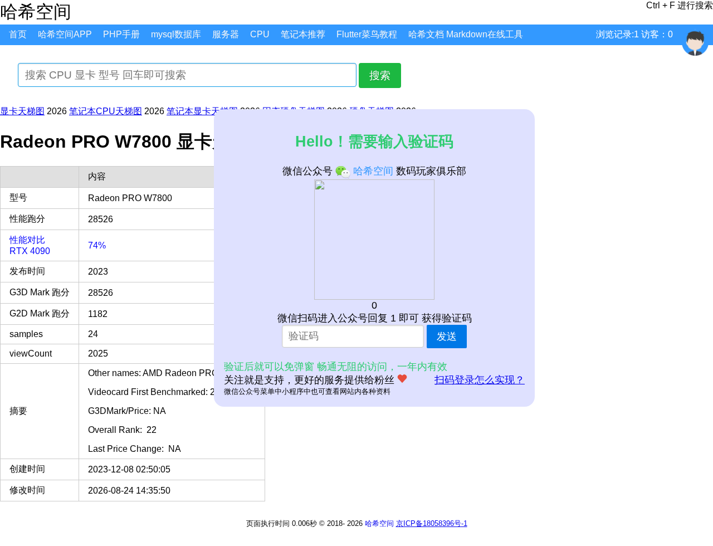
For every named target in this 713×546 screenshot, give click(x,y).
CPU (260, 34)
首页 (18, 34)
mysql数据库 (176, 34)
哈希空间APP (65, 34)
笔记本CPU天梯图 (105, 111)
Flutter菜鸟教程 (366, 34)
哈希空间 (379, 523)
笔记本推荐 (303, 34)
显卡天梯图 (22, 111)
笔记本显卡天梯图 (202, 111)
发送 (447, 336)
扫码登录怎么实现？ (479, 380)
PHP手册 (121, 34)
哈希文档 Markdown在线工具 (465, 34)
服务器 (225, 34)
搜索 (379, 75)
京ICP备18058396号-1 (431, 523)
